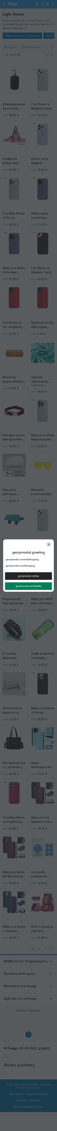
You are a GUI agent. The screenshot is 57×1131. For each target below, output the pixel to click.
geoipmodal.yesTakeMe (28, 586)
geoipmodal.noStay (28, 576)
